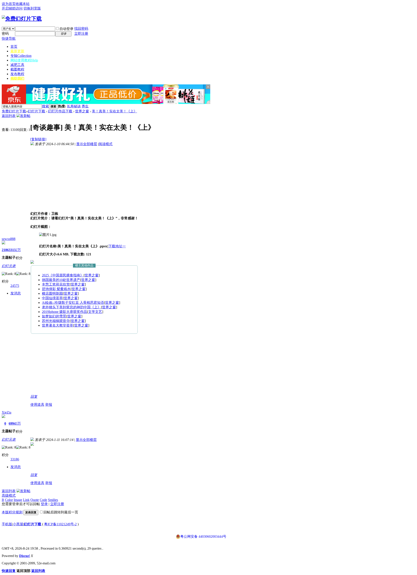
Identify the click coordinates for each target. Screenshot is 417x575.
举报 (48, 404)
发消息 (15, 293)
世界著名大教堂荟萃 (57, 325)
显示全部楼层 (86, 144)
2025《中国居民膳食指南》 (63, 275)
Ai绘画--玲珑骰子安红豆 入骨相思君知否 (73, 302)
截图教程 (17, 69)
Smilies (53, 500)
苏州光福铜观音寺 (56, 321)
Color (9, 500)
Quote (34, 500)
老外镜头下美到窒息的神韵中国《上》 (71, 307)
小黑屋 (18, 524)
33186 (14, 459)
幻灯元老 (9, 266)
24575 (14, 286)
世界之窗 (82, 111)
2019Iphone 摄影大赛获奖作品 (64, 312)
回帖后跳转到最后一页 (60, 512)
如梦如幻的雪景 (54, 316)
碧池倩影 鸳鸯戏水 (56, 289)
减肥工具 (17, 65)
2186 (5, 250)
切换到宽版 (32, 8)
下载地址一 (117, 246)
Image (18, 500)
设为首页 (9, 4)
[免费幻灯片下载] (22, 18)
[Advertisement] (139, 106)
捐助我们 (17, 78)
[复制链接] (38, 139)
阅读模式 (106, 144)
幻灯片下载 (36, 111)
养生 (85, 106)
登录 (44, 504)
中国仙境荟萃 (52, 298)
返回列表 (9, 116)
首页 (13, 46)
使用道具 (37, 404)
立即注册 (81, 33)
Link (26, 500)
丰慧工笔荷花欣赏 (56, 284)
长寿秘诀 (74, 106)
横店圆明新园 (52, 293)
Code (43, 500)
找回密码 (81, 28)
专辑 (20, 56)
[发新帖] (23, 116)
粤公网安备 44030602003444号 (203, 536)
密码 (5, 33)
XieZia (6, 412)
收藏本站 (23, 4)
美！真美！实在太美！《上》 (114, 111)
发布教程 (17, 74)
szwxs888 (8, 239)
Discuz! (24, 556)
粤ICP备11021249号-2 (60, 524)
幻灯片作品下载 (60, 111)
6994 (12, 423)
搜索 (45, 106)
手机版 (7, 524)
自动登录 (66, 29)
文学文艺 (95, 312)
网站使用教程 (24, 60)
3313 (12, 250)
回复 (33, 396)
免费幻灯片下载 (14, 111)
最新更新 (17, 51)
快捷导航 (9, 38)
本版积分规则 (12, 512)
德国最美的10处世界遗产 (61, 280)
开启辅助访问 (12, 8)
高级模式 (9, 495)
